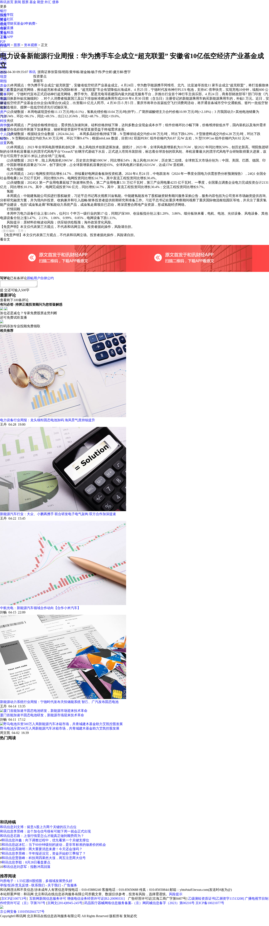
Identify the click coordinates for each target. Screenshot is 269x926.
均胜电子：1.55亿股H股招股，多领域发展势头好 (36, 881)
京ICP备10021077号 (209, 903)
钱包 (3, 138)
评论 (3, 103)
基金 (32, 2)
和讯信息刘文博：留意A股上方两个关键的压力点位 (38, 827)
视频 (3, 98)
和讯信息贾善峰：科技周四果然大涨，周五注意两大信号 (44, 858)
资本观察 (30, 45)
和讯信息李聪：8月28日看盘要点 (26, 862)
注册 (3, 129)
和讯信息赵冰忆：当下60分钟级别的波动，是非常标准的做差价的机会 (54, 844)
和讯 (32, 72)
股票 (25, 2)
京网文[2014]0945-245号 (64, 903)
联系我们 (38, 885)
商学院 (5, 125)
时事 (3, 94)
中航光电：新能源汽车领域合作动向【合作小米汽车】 (40, 608)
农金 (3, 85)
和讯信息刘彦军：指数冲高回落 (26, 867)
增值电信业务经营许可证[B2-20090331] (96, 898)
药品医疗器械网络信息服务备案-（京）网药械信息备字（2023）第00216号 (139, 903)
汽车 (3, 116)
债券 (55, 2)
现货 (3, 76)
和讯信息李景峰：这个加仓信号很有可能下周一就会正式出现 (45, 831)
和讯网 (5, 45)
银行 (3, 11)
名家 (3, 107)
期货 (40, 2)
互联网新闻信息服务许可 (47, 898)
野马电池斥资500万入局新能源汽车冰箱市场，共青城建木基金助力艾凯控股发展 (59, 728)
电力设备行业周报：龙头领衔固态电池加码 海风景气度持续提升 (47, 420)
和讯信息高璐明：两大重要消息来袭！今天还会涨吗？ (42, 849)
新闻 (17, 2)
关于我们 (54, 885)
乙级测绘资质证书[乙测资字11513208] (216, 898)
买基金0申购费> (25, 23)
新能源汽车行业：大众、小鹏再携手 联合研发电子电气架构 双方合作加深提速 (58, 514)
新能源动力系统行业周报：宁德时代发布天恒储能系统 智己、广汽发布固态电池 (59, 702)
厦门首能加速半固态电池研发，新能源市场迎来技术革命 (42, 715)
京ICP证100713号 (13, 898)
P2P (2, 41)
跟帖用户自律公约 (40, 278)
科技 (3, 121)
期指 (3, 81)
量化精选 (6, 32)
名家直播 (6, 28)
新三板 (5, 90)
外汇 (48, 2)
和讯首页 (6, 2)
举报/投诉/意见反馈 (14, 885)
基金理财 (6, 23)
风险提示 (175, 894)
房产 (3, 112)
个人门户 (6, 134)
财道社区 (6, 19)
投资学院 (6, 14)
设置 (3, 143)
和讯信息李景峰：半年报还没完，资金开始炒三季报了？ (44, 853)
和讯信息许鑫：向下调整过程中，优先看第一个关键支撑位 (45, 840)
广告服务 (70, 885)
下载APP (6, 37)
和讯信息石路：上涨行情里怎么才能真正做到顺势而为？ (42, 836)
